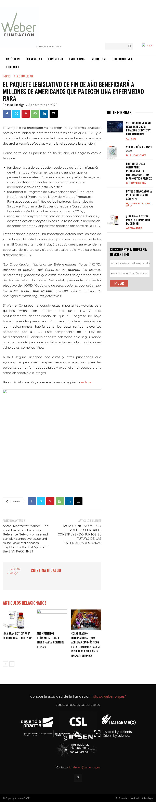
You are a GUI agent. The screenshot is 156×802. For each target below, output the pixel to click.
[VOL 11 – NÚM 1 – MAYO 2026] (115, 152)
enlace (86, 382)
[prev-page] (5, 664)
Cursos (131, 138)
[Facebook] (7, 114)
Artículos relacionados (25, 603)
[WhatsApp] (35, 114)
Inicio (7, 76)
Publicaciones (136, 155)
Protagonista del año (139, 204)
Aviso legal (147, 798)
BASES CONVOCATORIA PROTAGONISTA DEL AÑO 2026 (139, 195)
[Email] (54, 114)
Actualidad (134, 228)
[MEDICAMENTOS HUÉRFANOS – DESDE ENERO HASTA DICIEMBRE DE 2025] (52, 619)
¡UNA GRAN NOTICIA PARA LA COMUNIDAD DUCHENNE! (138, 219)
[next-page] (11, 664)
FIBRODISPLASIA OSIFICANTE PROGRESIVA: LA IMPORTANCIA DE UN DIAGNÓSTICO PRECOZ (139, 170)
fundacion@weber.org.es (84, 767)
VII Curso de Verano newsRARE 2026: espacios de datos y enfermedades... (138, 128)
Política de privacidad (127, 798)
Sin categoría (136, 183)
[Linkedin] (44, 114)
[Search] (129, 46)
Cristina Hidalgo (14, 105)
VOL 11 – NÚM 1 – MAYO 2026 (139, 149)
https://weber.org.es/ (108, 696)
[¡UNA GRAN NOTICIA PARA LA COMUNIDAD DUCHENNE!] (18, 619)
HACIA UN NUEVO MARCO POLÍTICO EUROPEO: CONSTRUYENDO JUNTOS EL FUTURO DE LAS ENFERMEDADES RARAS (79, 534)
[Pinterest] (26, 114)
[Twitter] (16, 114)
